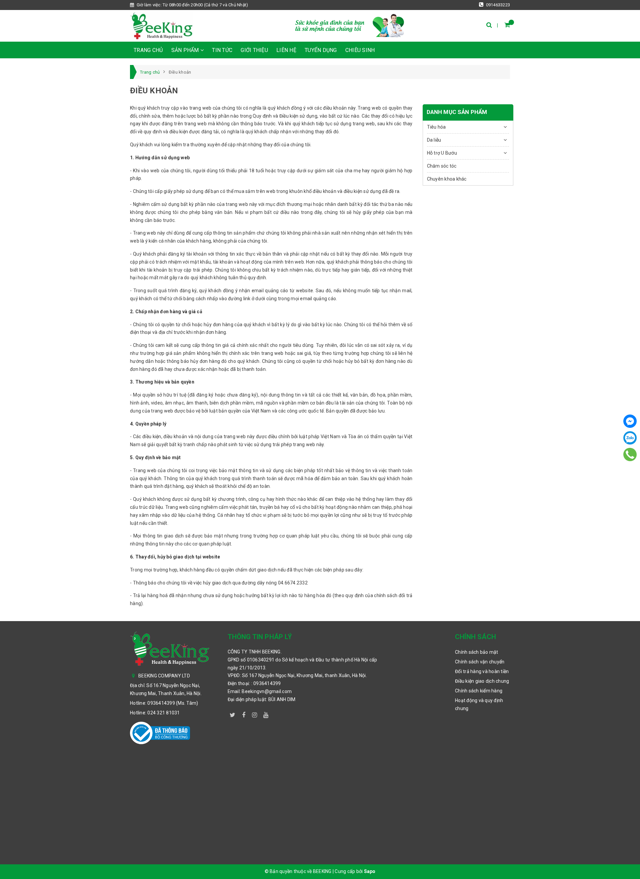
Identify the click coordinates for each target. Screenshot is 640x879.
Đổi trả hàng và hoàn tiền (482, 671)
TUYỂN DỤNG (321, 50)
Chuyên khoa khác (447, 179)
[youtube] (266, 714)
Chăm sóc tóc (442, 166)
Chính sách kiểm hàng (478, 690)
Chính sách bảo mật (476, 652)
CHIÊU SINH (360, 50)
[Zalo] (630, 437)
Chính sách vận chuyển (479, 661)
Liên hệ (286, 50)
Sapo (370, 871)
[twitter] (233, 714)
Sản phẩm (185, 50)
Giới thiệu (254, 50)
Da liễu (434, 140)
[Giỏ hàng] (507, 24)
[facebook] (244, 714)
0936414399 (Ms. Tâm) (172, 703)
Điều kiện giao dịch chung (482, 681)
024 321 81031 (163, 712)
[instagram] (255, 714)
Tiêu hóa (436, 127)
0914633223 (497, 4)
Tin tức (222, 50)
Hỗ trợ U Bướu (442, 153)
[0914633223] (630, 454)
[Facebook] (630, 421)
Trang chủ (148, 50)
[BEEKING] (161, 26)
